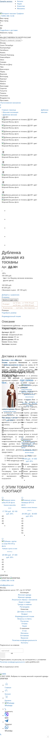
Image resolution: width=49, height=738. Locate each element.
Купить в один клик (10, 300)
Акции (19, 3)
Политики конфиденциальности (12, 662)
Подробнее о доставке (9, 30)
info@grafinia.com (7, 585)
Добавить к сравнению (10, 294)
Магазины (21, 8)
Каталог (20, 1)
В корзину (5, 297)
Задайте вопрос (6, 1)
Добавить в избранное (12, 365)
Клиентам (21, 6)
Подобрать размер (9, 312)
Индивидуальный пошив (11, 316)
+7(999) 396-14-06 (7, 16)
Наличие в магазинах (10, 360)
